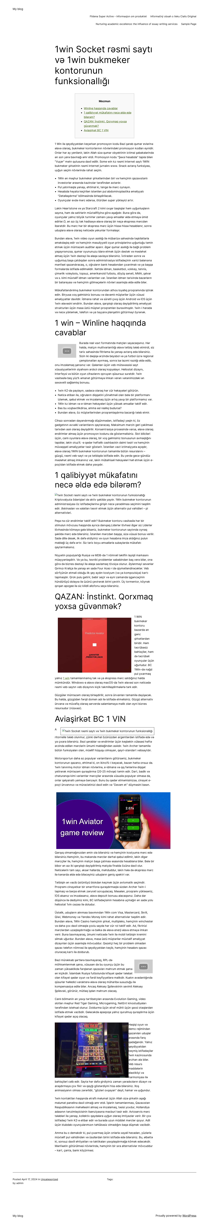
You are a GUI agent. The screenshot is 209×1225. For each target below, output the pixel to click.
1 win (66, 678)
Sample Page (188, 23)
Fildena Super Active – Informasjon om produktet (118, 16)
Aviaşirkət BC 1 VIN (96, 130)
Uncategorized (49, 1179)
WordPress (189, 1215)
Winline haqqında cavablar (101, 108)
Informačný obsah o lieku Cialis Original (173, 16)
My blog (18, 9)
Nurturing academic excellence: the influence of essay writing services (136, 23)
